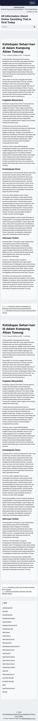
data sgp (5, 611)
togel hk (9, 152)
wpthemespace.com (28, 718)
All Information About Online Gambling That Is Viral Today (16, 19)
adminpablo (27, 55)
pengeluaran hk (7, 608)
